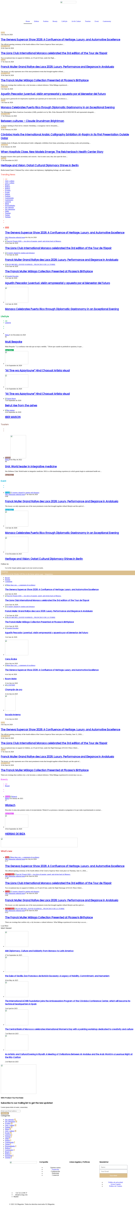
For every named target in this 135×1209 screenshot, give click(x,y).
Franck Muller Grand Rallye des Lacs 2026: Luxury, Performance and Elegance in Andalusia (57, 66)
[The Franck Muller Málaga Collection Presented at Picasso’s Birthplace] (30, 264)
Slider (3, 33)
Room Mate (11, 678)
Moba (7, 335)
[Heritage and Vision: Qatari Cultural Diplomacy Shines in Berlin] (16, 552)
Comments (8, 581)
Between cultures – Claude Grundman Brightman (32, 121)
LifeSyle (64, 21)
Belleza (7, 186)
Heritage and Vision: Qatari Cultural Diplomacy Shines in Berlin (40, 165)
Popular (7, 580)
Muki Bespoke (13, 341)
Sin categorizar (10, 209)
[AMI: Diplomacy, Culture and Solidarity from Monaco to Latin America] (16, 946)
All (6, 179)
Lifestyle (8, 202)
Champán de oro (13, 689)
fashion (7, 194)
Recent (7, 578)
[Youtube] (89, 1204)
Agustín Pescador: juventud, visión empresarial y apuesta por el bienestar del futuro (53, 94)
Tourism (87, 21)
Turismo (8, 217)
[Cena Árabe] (16, 655)
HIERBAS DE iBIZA (15, 834)
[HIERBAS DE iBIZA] (16, 827)
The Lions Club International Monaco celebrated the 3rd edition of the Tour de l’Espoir (54, 53)
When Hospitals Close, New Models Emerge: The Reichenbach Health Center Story (52, 151)
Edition (36, 21)
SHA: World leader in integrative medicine (31, 466)
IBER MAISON (13, 417)
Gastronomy (107, 21)
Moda (7, 204)
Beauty (55, 21)
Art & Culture (76, 21)
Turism (7, 215)
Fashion (45, 21)
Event (97, 21)
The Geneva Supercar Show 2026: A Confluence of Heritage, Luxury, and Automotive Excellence (60, 39)
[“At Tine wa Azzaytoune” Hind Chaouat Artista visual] (16, 364)
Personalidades (10, 205)
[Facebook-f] (77, 1204)
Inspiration (4, 87)
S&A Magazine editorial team (15, 237)
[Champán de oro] (10, 685)
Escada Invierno (13, 714)
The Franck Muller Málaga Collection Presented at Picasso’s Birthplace (45, 80)
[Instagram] (83, 1204)
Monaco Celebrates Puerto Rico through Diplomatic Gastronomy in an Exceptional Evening (58, 107)
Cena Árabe (11, 659)
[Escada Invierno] (10, 710)
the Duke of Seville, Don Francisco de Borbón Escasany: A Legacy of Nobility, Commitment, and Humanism (57, 975)
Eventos (3, 128)
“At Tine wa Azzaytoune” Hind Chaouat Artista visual (37, 370)
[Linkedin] (72, 1204)
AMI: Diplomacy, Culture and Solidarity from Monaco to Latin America (39, 950)
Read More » (9, 350)
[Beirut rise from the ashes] (10, 398)
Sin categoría (9, 207)
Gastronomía (9, 198)
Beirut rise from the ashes (21, 405)
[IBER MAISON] (10, 410)
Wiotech (10, 805)
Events (3, 60)
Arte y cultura (5, 46)
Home (28, 21)
